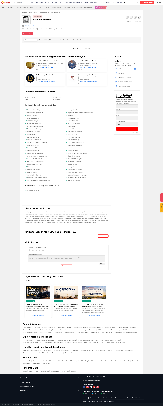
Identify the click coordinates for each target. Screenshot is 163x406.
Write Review (103, 236)
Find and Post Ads (26, 378)
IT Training (54, 2)
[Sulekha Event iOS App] (95, 394)
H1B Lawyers (101, 330)
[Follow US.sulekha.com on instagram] (87, 387)
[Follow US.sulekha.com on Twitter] (91, 387)
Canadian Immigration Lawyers (78, 153)
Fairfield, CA (99, 361)
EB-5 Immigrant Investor (30, 332)
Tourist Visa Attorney (75, 129)
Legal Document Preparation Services (82, 7)
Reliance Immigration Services (88, 75)
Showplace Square (57, 353)
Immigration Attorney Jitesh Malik (88, 340)
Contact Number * (121, 121)
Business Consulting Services (53, 7)
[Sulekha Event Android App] (93, 394)
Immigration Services (22, 7)
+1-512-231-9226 (100, 377)
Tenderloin (26, 353)
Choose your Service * (122, 103)
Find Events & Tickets (27, 386)
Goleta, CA (135, 361)
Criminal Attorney (33, 150)
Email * (118, 115)
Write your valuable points (35, 254)
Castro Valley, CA (58, 361)
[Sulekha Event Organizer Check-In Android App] (101, 394)
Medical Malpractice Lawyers (37, 156)
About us (85, 398)
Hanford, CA (26, 363)
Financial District (36, 350)
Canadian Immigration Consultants (39, 180)
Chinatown (75, 350)
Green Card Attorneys (80, 330)
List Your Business (100, 7)
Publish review (66, 266)
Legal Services (38, 16)
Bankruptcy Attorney (75, 145)
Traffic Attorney (73, 150)
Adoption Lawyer (73, 118)
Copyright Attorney (74, 137)
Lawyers (86, 2)
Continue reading (38, 315)
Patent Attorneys (33, 137)
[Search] (26, 2)
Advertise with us (125, 398)
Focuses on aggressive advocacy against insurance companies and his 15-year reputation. (37, 305)
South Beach (47, 350)
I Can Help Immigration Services (110, 340)
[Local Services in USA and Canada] (3, 7)
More (121, 2)
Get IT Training (25, 382)
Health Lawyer (72, 126)
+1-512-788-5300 (90, 377)
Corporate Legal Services (76, 142)
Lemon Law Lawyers (33, 169)
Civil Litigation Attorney (75, 131)
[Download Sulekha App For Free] (137, 2)
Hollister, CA (46, 363)
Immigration (93, 2)
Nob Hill (110, 350)
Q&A (37, 371)
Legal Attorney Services (36, 7)
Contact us (93, 398)
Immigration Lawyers (75, 167)
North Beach (129, 350)
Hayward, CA (36, 363)
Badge (25, 371)
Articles (87, 48)
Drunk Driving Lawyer (75, 123)
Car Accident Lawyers (75, 158)
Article (28, 281)
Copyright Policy (136, 398)
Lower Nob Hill (36, 353)
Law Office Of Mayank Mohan (45, 340)
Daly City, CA (89, 361)
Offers (31, 371)
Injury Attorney (73, 134)
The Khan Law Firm (28, 340)
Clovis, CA (69, 361)
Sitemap (73, 371)
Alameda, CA (27, 361)
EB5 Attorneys (127, 330)
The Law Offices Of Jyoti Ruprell (66, 340)
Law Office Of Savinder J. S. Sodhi (46, 61)
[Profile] (158, 2)
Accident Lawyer (32, 121)
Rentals (47, 2)
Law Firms (71, 148)
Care (67, 2)
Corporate (24, 391)
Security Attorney (33, 145)
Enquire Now (27, 34)
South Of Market (101, 350)
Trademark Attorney (34, 140)
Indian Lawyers (10, 7)
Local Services (77, 2)
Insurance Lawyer (33, 118)
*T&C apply (135, 132)
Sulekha (6, 2)
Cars (100, 2)
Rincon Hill (26, 350)
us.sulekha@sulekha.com (92, 381)
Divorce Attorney (73, 140)
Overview (76, 48)
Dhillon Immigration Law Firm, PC (46, 75)
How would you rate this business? (37, 247)
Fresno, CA (118, 361)
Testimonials (45, 371)
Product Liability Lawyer (35, 126)
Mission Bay (45, 353)
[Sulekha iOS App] (86, 394)
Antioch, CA (36, 361)
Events (32, 2)
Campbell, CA (47, 361)
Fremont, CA (108, 361)
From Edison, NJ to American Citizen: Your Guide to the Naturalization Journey (93, 305)
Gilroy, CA (127, 361)
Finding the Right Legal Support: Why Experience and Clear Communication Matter (66, 305)
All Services (65, 371)
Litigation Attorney (33, 131)
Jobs (60, 2)
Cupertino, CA (79, 361)
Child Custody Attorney (35, 153)
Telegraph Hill (119, 350)
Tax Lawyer (67, 7)
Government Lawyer (34, 148)
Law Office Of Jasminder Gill (87, 61)
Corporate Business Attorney (37, 142)
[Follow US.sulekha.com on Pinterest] (97, 387)
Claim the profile (29, 26)
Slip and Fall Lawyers (74, 156)
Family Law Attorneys (34, 129)
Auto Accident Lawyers (35, 158)
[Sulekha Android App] (83, 394)
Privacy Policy (114, 398)
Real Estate (115, 2)
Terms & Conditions (103, 398)
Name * (118, 109)
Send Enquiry (127, 129)
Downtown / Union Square (61, 350)
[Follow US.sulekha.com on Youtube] (94, 387)
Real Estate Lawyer (74, 121)
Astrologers (106, 2)
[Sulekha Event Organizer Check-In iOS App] (104, 394)
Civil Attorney (31, 134)
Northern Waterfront (87, 350)
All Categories (55, 371)
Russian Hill (68, 353)
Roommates (39, 2)
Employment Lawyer (34, 123)
